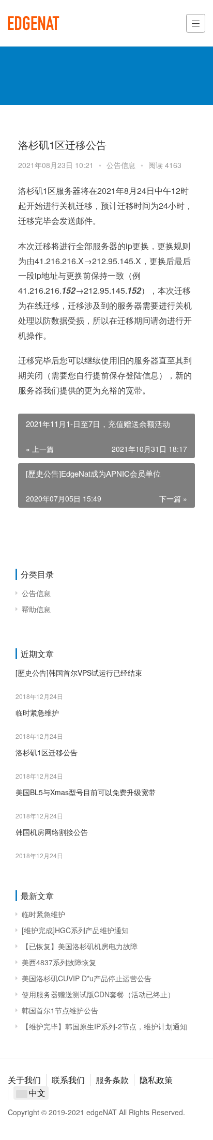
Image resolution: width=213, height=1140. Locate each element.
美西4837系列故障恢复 (59, 962)
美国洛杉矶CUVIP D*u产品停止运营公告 (86, 978)
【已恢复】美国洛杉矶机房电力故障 (80, 946)
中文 (36, 1093)
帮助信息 (36, 609)
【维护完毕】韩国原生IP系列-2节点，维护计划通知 (104, 1026)
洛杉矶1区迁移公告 (47, 752)
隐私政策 (156, 1080)
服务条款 (112, 1080)
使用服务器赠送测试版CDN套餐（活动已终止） (98, 994)
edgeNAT (33, 23)
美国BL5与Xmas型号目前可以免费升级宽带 (86, 792)
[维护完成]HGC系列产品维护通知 (75, 930)
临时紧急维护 (37, 712)
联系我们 (68, 1080)
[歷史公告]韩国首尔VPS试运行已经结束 (79, 672)
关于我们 (24, 1080)
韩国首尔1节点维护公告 (60, 1010)
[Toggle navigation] (195, 23)
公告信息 (120, 165)
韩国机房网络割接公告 (52, 832)
